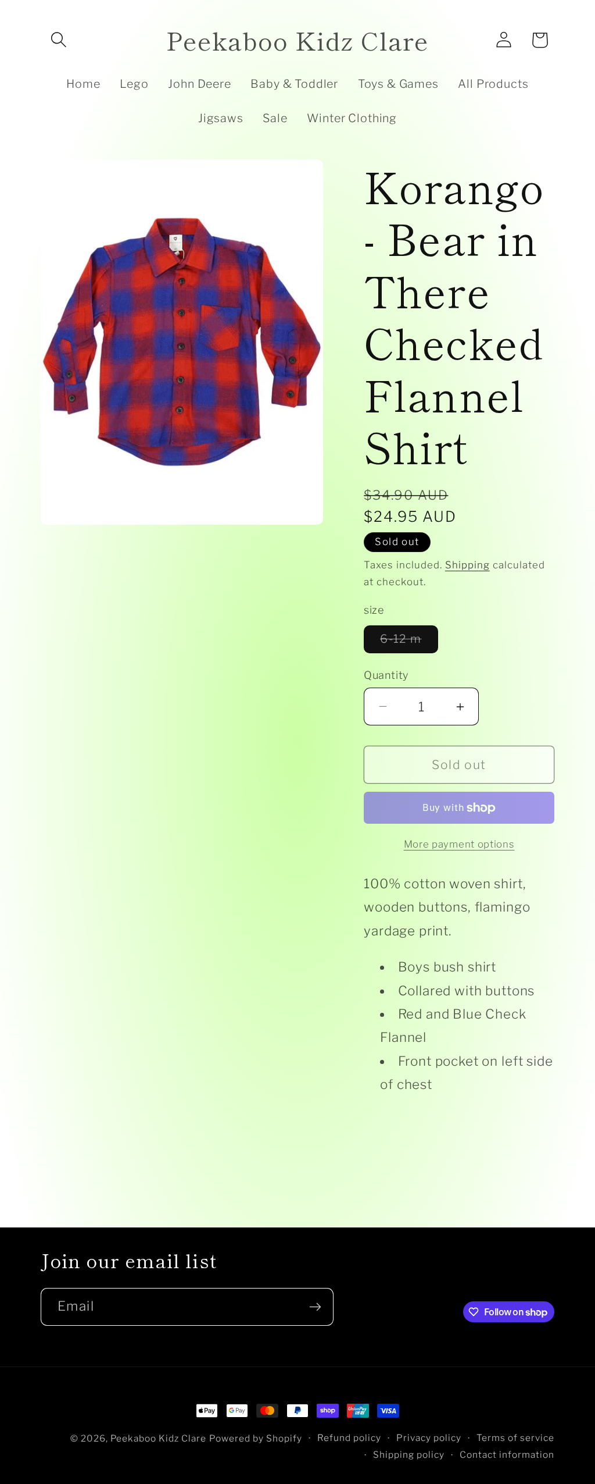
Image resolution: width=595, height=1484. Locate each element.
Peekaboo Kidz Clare (158, 1438)
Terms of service (515, 1437)
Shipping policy (409, 1454)
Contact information (507, 1454)
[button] (59, 40)
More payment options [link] (459, 844)
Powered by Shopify (255, 1438)
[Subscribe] (315, 1307)
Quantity (386, 674)
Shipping (467, 565)
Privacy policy (428, 1437)
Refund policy (349, 1437)
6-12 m (409, 642)
